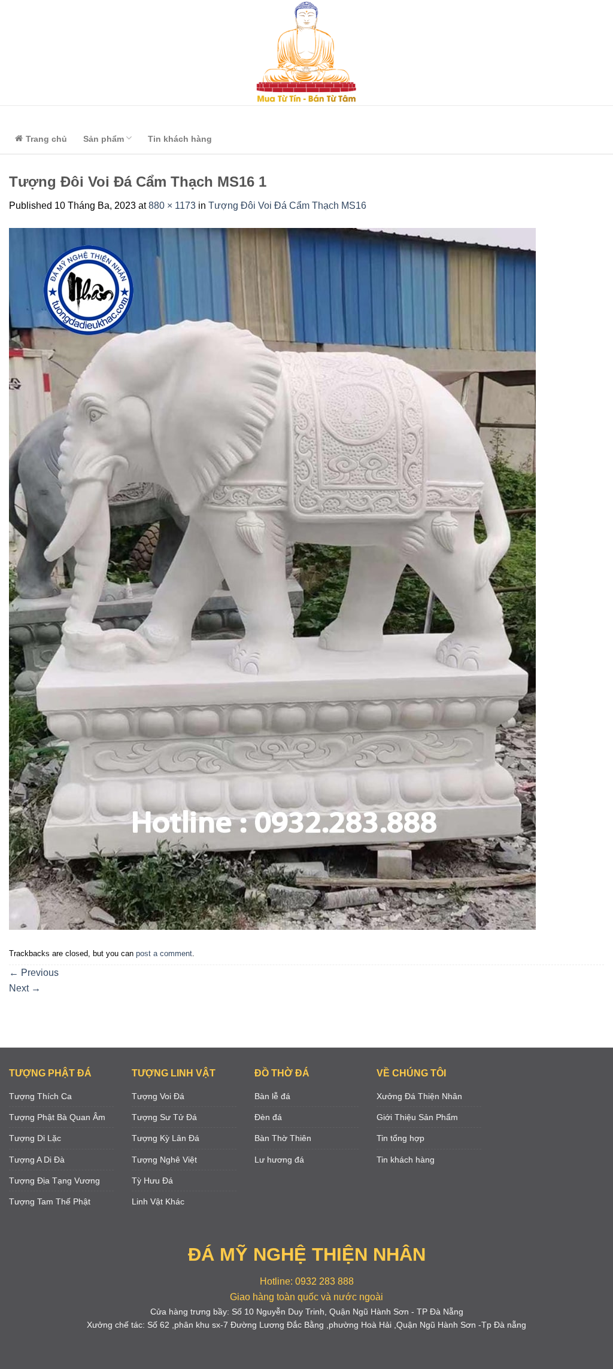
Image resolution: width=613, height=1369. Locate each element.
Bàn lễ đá (272, 1096)
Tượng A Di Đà (37, 1159)
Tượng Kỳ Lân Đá (165, 1138)
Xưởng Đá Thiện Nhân (419, 1096)
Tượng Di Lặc (35, 1138)
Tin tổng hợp (400, 1138)
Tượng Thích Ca (40, 1096)
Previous (34, 973)
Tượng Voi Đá (158, 1096)
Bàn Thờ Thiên (282, 1138)
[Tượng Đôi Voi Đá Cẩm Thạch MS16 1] (272, 578)
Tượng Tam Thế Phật (49, 1201)
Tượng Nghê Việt (164, 1159)
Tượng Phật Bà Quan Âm (57, 1117)
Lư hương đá (279, 1159)
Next (25, 988)
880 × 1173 (172, 205)
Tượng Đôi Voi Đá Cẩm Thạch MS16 (287, 205)
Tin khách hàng (180, 139)
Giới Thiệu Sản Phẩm (417, 1117)
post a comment (164, 953)
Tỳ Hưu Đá (152, 1180)
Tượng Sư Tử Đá (164, 1117)
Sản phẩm (103, 139)
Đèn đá (268, 1117)
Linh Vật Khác (158, 1201)
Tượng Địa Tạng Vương (54, 1180)
